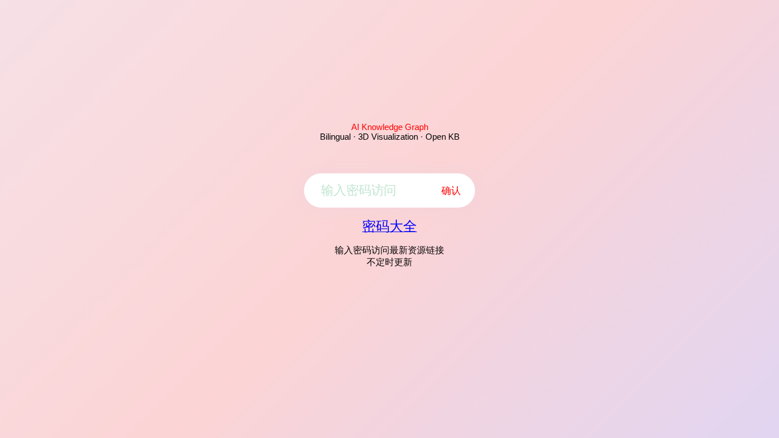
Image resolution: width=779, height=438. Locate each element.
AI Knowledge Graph (389, 127)
